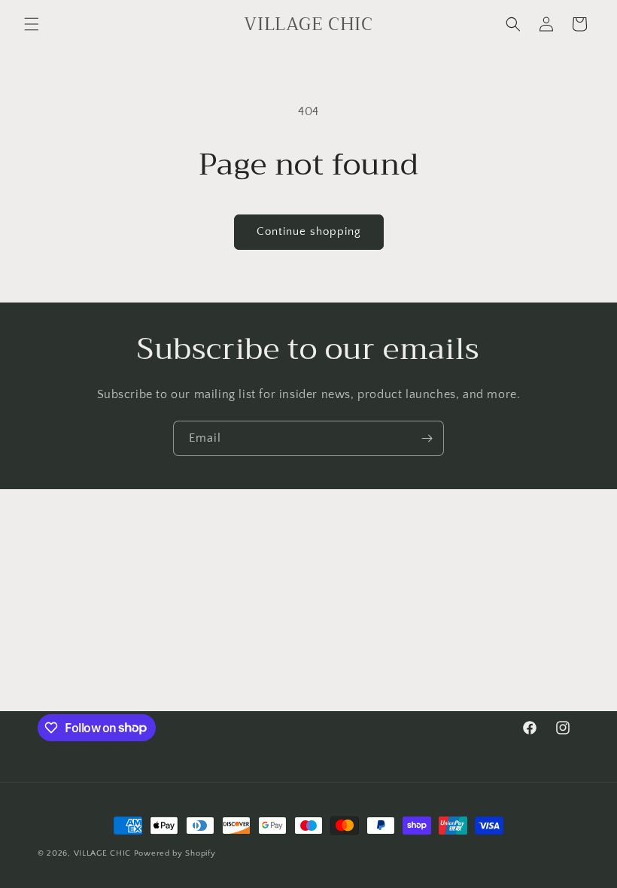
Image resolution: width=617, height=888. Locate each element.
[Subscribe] (426, 438)
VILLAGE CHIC (104, 853)
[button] (31, 24)
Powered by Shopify (175, 853)
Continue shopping (309, 231)
